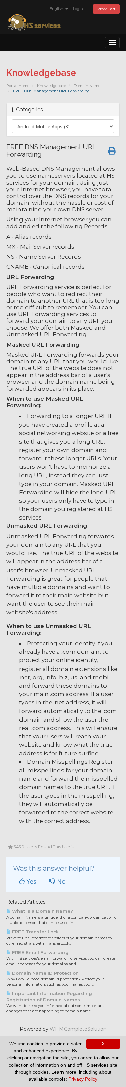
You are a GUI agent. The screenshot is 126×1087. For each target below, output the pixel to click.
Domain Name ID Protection (45, 973)
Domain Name (87, 85)
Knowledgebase (51, 85)
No (60, 881)
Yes (30, 881)
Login (78, 8)
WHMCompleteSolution (78, 1029)
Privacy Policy (82, 1079)
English (57, 8)
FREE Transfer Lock (35, 931)
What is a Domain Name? (42, 911)
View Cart (106, 9)
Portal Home (17, 85)
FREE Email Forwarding (40, 952)
